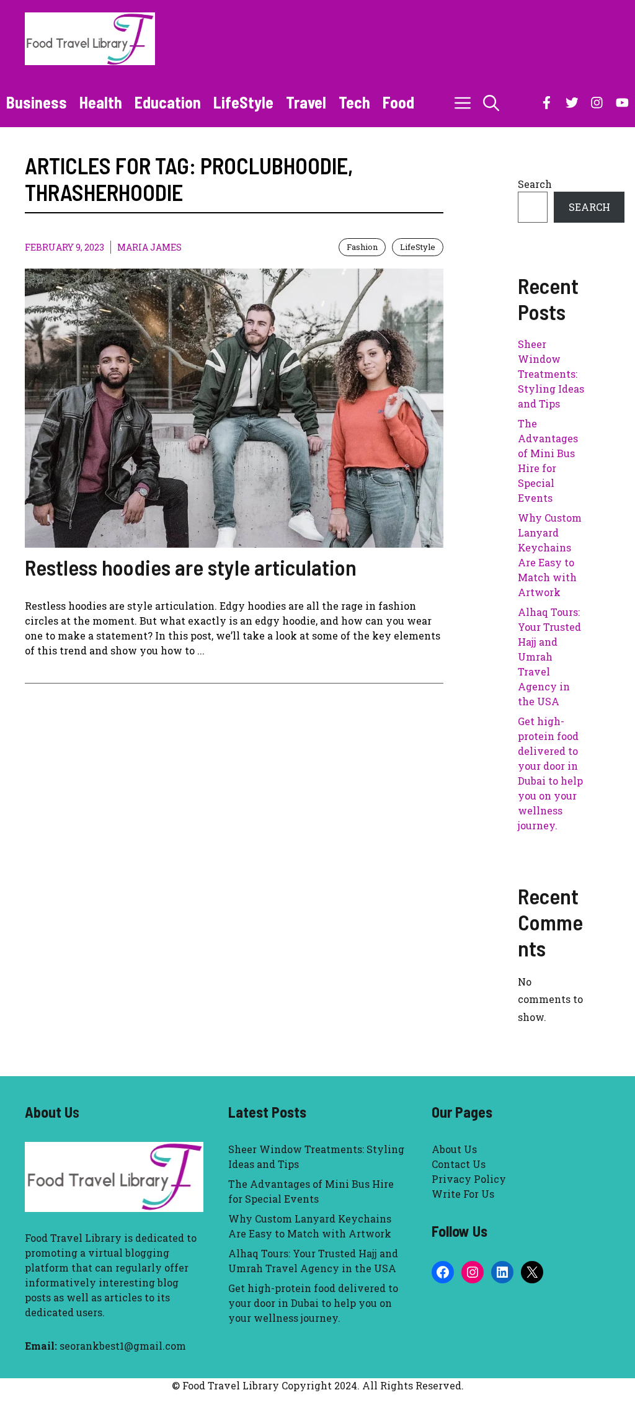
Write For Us (463, 1193)
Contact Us (459, 1163)
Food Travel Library (73, 1237)
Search (535, 183)
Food (398, 102)
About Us (454, 1149)
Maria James (149, 247)
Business (36, 102)
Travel (306, 102)
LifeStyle (243, 102)
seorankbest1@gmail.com (123, 1345)
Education (168, 102)
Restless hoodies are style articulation (191, 567)
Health (100, 102)
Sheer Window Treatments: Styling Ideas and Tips (551, 373)
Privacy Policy (469, 1178)
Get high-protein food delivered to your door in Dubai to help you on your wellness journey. (313, 1302)
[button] (491, 102)
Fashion (362, 246)
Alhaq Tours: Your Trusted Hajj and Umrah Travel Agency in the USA (549, 656)
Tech (354, 102)
